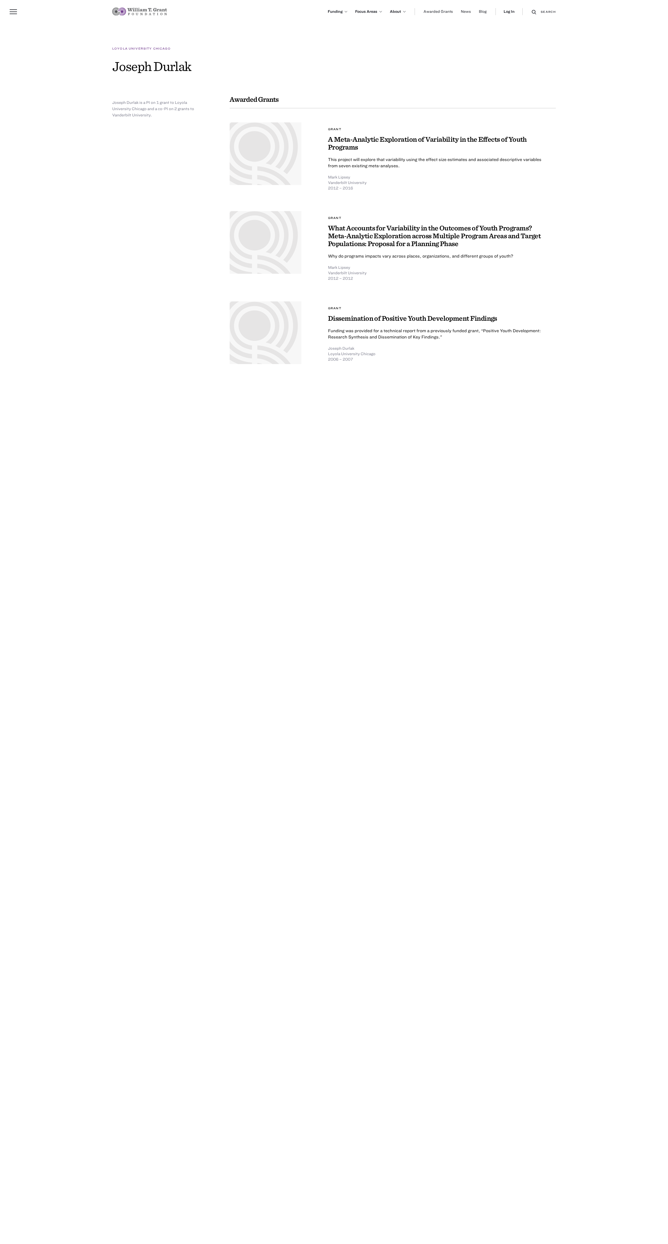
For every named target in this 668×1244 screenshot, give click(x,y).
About (395, 11)
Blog (483, 11)
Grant (334, 129)
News (466, 11)
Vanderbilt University (347, 182)
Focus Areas (366, 11)
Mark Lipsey (339, 177)
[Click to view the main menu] (13, 12)
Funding (335, 11)
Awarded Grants (438, 11)
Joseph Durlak (341, 348)
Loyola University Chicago (141, 48)
